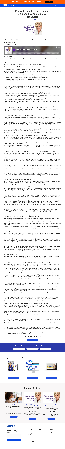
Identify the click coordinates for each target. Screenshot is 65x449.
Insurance (30, 437)
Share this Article (32, 339)
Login (51, 432)
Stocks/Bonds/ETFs (32, 19)
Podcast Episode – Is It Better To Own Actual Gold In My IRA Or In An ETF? (32, 409)
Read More (13, 416)
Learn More (49, 1)
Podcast (29, 404)
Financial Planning (48, 404)
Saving (29, 434)
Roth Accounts (38, 404)
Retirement (33, 404)
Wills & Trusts (30, 432)
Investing (10, 404)
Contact (40, 432)
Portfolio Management (49, 405)
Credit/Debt (30, 435)
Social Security (28, 405)
